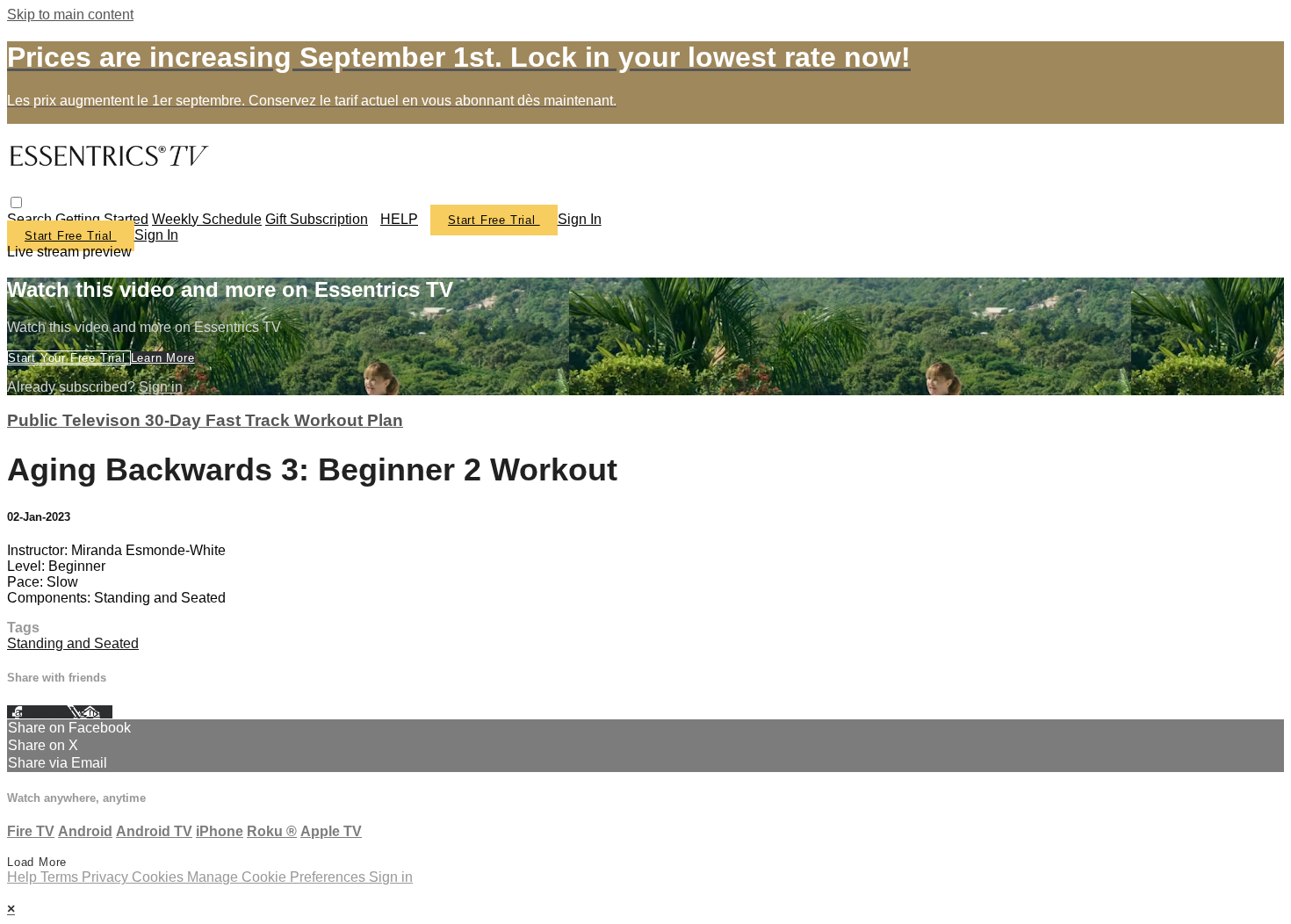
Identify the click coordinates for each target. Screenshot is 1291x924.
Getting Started (101, 219)
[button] (16, 202)
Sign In (156, 234)
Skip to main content (70, 14)
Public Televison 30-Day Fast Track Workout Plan (205, 420)
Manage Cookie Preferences (278, 877)
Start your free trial (69, 358)
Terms (61, 877)
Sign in (580, 219)
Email (96, 711)
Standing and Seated (73, 643)
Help (23, 877)
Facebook (37, 711)
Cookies (159, 877)
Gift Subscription (316, 219)
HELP (399, 219)
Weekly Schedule (207, 219)
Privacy (107, 877)
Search (31, 219)
